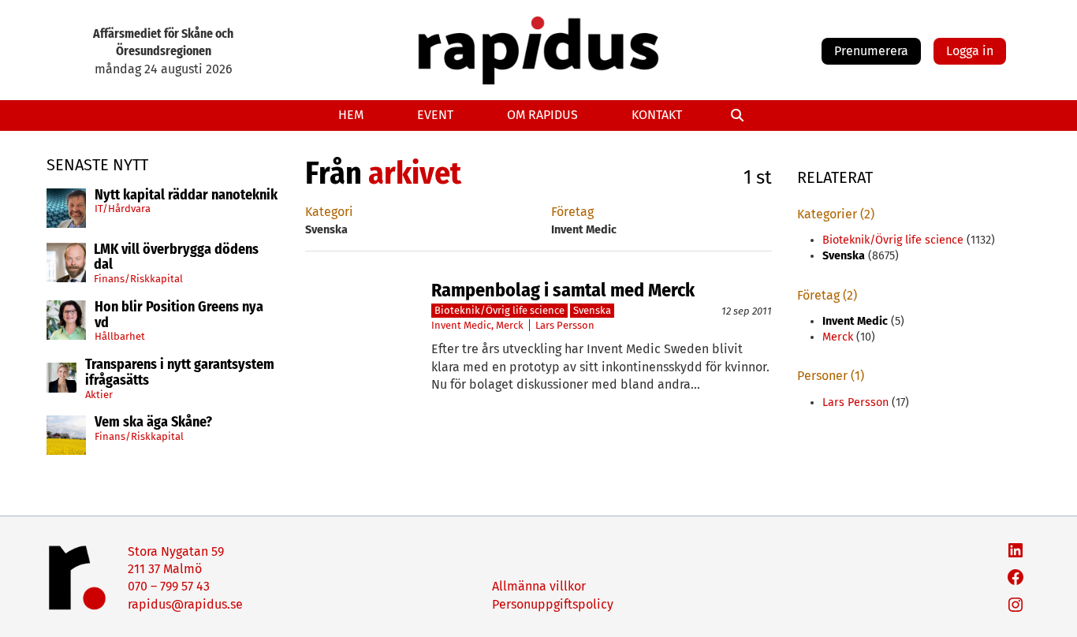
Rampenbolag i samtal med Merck (563, 290)
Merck (510, 325)
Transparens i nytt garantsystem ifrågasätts (179, 373)
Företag (572, 211)
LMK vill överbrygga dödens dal (176, 258)
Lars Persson (564, 325)
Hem (350, 114)
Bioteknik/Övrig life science (499, 310)
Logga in (969, 50)
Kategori (329, 211)
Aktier (99, 394)
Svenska (592, 310)
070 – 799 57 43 (169, 586)
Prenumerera (871, 50)
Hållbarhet (120, 336)
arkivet (414, 173)
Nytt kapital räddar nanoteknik (186, 195)
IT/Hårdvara (123, 208)
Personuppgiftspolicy (552, 604)
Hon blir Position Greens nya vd (179, 315)
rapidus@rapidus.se (185, 604)
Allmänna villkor (539, 586)
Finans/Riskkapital (138, 279)
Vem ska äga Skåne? (153, 422)
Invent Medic (461, 325)
